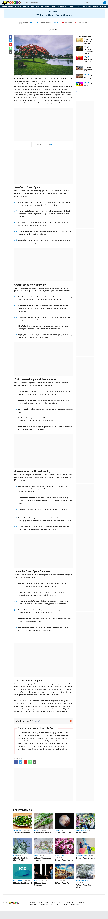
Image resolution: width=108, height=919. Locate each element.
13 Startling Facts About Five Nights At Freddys (88, 50)
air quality (36, 225)
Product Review (69, 902)
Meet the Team (56, 902)
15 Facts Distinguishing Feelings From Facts (88, 60)
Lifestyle (70, 6)
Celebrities (25, 6)
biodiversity (32, 243)
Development (31, 498)
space (54, 595)
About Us (33, 902)
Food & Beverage (45, 6)
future (56, 711)
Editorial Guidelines (82, 22)
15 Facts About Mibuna (43, 833)
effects (42, 95)
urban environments (28, 577)
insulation (53, 586)
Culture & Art (17, 6)
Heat (24, 486)
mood (56, 689)
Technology (95, 6)
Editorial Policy (43, 902)
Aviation (10, 6)
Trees (23, 692)
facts (55, 100)
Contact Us (81, 902)
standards (27, 741)
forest (45, 97)
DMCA (58, 904)
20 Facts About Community (81, 834)
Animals (4, 6)
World (101, 6)
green (21, 196)
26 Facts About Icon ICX (22, 883)
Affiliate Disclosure (46, 904)
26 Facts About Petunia (64, 860)
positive (39, 383)
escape (35, 703)
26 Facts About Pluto (63, 833)
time (41, 202)
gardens (50, 211)
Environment (53, 29)
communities (60, 288)
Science (88, 6)
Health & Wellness (62, 6)
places (41, 337)
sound (65, 427)
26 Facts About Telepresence (40, 884)
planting (54, 619)
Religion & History (80, 6)
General (53, 6)
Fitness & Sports (34, 6)
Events (28, 306)
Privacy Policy (75, 904)
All (105, 6)
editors (61, 741)
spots (43, 191)
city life (44, 89)
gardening (46, 320)
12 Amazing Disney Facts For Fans (88, 69)
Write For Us (34, 904)
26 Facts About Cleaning (85, 858)
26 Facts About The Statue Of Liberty (20, 859)
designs (51, 477)
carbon (64, 391)
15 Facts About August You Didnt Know (88, 41)
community (18, 711)
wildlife (20, 630)
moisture (35, 234)
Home (50, 11)
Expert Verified (68, 22)
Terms (65, 904)
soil (43, 418)
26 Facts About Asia (62, 883)
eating (45, 612)
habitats (51, 409)
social (58, 297)
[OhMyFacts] (12, 2)
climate (44, 385)
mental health (33, 686)
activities (66, 291)
